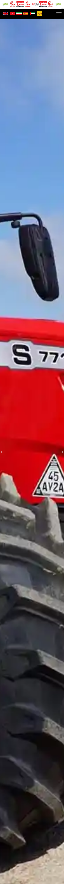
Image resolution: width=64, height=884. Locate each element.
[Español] (25, 13)
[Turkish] (12, 13)
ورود (40, 13)
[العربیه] (32, 13)
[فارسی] (19, 13)
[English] (5, 13)
